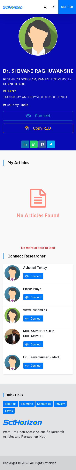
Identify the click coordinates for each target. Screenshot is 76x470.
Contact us (44, 403)
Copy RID (41, 128)
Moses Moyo (32, 288)
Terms (9, 411)
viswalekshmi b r (35, 310)
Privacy (60, 403)
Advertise (26, 403)
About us (10, 403)
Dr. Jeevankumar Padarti (41, 357)
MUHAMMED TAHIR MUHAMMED (38, 333)
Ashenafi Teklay (35, 267)
